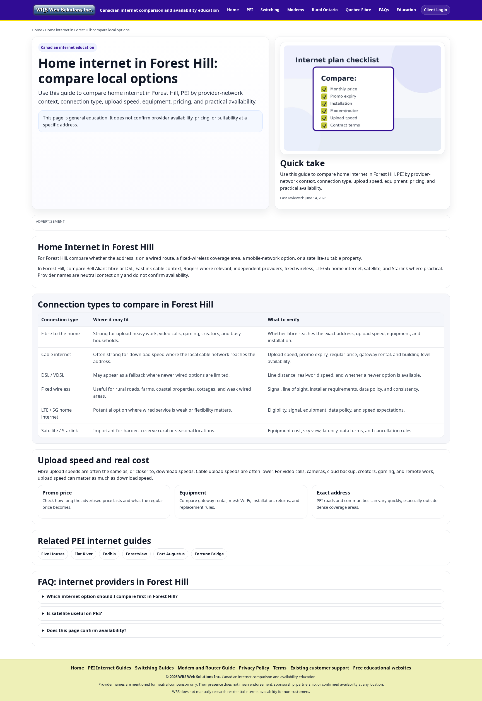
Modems (295, 9)
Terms (279, 668)
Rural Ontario (325, 9)
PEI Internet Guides (109, 668)
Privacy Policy (254, 668)
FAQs (384, 9)
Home (233, 9)
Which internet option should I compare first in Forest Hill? (112, 596)
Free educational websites (382, 668)
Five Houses (52, 553)
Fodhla (109, 553)
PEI (250, 9)
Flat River (83, 553)
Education (406, 9)
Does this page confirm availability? (86, 630)
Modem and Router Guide (206, 668)
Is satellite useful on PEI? (74, 613)
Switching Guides (154, 668)
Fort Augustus (171, 553)
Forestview (136, 553)
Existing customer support (319, 668)
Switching (270, 9)
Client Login (435, 9)
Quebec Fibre (358, 9)
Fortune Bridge (209, 553)
